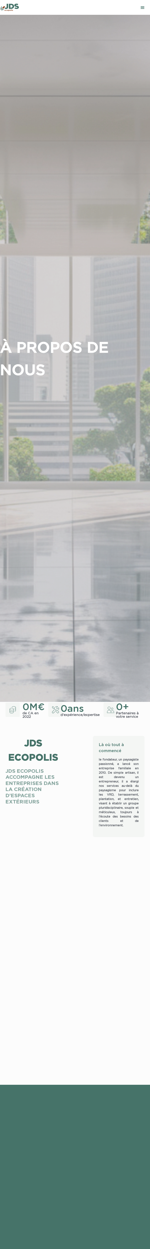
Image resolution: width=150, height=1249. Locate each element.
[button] (142, 7)
